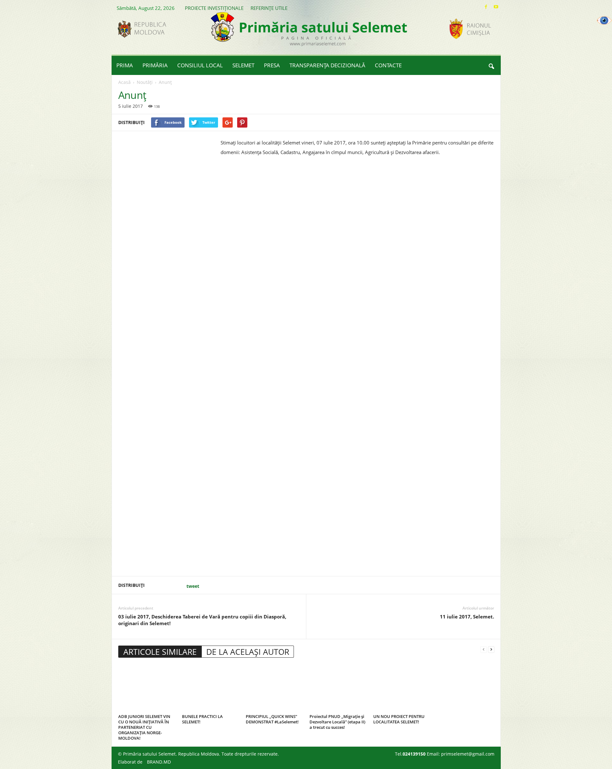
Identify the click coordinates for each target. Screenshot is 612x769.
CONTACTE (388, 65)
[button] (491, 65)
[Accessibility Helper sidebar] (604, 20)
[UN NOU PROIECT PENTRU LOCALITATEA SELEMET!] (402, 688)
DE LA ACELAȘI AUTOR (247, 651)
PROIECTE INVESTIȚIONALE (214, 8)
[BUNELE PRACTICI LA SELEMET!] (210, 688)
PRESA (272, 65)
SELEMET (243, 65)
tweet (192, 586)
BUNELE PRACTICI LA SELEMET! (202, 719)
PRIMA (124, 65)
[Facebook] (486, 7)
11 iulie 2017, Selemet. (467, 616)
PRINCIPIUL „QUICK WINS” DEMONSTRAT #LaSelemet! (272, 719)
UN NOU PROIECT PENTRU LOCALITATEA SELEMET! (399, 719)
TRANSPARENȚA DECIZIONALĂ (327, 65)
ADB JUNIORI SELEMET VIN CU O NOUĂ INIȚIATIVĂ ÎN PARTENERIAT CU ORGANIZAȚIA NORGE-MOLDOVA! (144, 727)
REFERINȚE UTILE (269, 8)
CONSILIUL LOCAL (200, 65)
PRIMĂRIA (155, 65)
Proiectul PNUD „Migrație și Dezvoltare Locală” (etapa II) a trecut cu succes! (337, 722)
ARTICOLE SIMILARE (160, 651)
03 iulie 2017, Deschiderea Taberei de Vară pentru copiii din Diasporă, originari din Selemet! (202, 619)
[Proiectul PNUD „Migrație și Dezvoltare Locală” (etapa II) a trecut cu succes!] (338, 688)
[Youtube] (496, 7)
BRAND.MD (159, 762)
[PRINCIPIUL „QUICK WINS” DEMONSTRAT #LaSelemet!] (274, 688)
